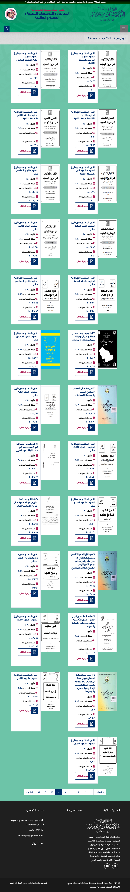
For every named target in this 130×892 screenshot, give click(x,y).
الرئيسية (120, 38)
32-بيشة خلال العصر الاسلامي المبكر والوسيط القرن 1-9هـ (84, 392)
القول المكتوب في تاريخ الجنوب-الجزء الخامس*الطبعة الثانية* (83, 58)
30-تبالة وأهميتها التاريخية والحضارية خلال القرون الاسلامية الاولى (26, 502)
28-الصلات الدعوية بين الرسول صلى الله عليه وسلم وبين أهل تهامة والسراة (83, 621)
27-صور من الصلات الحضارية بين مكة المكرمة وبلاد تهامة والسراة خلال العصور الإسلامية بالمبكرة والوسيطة (84, 683)
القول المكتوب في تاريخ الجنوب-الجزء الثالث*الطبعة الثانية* (83, 115)
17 (65, 792)
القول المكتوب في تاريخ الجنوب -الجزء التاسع (26, 618)
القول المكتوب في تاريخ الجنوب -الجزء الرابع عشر (26, 392)
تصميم (43, 883)
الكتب (106, 38)
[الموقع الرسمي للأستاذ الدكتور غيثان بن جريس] (107, 14)
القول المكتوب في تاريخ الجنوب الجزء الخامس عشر (26, 336)
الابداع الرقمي (16, 883)
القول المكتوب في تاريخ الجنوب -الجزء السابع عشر (83, 281)
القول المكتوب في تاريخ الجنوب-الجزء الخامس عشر (26, 170)
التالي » (29, 792)
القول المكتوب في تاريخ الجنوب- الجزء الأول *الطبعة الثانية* (83, 170)
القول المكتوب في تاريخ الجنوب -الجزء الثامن (26, 677)
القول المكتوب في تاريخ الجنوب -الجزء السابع (83, 742)
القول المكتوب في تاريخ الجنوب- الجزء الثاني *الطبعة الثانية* (26, 115)
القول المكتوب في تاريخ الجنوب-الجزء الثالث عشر (83, 226)
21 (39, 792)
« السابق (100, 792)
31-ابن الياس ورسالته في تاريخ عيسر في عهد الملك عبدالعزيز (27, 447)
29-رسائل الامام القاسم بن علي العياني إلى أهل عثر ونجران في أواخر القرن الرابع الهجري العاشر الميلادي (83, 561)
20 (45, 792)
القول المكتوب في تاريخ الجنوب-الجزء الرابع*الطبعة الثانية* (26, 56)
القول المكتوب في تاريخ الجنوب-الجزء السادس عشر (26, 281)
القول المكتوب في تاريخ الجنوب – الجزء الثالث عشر (83, 447)
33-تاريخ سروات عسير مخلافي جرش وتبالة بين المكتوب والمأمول (83, 336)
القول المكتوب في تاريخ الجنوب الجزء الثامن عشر (26, 226)
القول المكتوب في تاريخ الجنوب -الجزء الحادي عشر (83, 502)
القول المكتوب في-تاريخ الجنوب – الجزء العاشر (28, 557)
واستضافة (35, 883)
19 (52, 792)
